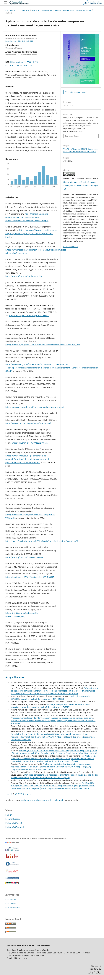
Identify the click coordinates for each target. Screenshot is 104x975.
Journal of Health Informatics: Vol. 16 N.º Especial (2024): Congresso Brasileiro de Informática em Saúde (53, 692)
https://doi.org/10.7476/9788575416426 (30, 443)
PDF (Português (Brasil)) (77, 92)
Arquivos (25, 10)
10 (25, 794)
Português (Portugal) (14, 827)
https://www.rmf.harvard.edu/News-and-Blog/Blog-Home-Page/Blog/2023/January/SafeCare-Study (31, 233)
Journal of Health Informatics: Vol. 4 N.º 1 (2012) (56, 761)
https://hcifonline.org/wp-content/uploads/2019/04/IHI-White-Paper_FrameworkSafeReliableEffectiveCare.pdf (27, 217)
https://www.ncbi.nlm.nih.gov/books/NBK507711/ (28, 423)
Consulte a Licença (70, 246)
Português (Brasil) (13, 823)
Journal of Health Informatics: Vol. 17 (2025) (50, 707)
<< (6, 794)
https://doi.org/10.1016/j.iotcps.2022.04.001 (29, 315)
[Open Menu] (5, 2)
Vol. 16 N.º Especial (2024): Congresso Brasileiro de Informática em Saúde (61, 10)
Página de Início (11, 10)
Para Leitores (10, 899)
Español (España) (13, 819)
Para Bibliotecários (12, 907)
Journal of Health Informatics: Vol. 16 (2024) (50, 777)
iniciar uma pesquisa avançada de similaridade (42, 800)
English (8, 815)
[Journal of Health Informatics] (12, 843)
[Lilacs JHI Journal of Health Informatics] (12, 865)
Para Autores (10, 903)
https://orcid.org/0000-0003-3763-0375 (19, 41)
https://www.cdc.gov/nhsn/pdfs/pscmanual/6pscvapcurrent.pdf (34, 407)
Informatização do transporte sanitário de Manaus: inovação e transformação (54, 689)
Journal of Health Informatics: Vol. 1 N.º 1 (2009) (42, 699)
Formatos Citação (72, 136)
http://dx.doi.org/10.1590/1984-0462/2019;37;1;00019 (29, 577)
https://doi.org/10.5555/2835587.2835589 (24, 557)
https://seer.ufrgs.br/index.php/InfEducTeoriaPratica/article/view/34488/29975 (41, 541)
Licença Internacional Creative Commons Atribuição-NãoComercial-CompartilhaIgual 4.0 (80, 185)
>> (30, 794)
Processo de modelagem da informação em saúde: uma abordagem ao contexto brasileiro (52, 718)
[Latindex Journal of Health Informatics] (12, 858)
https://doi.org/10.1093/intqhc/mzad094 (23, 276)
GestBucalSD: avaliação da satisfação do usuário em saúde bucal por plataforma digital (52, 784)
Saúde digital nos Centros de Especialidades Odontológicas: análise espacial (54, 750)
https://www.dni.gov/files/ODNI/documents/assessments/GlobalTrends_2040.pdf (42, 344)
